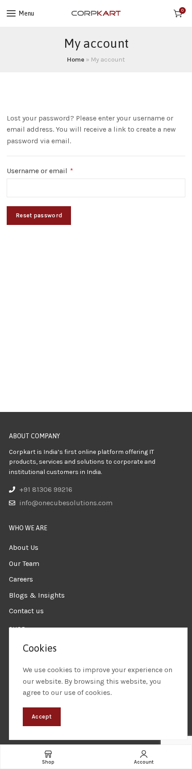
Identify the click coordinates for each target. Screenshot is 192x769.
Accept (42, 716)
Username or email (55, 170)
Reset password (39, 215)
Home (75, 59)
